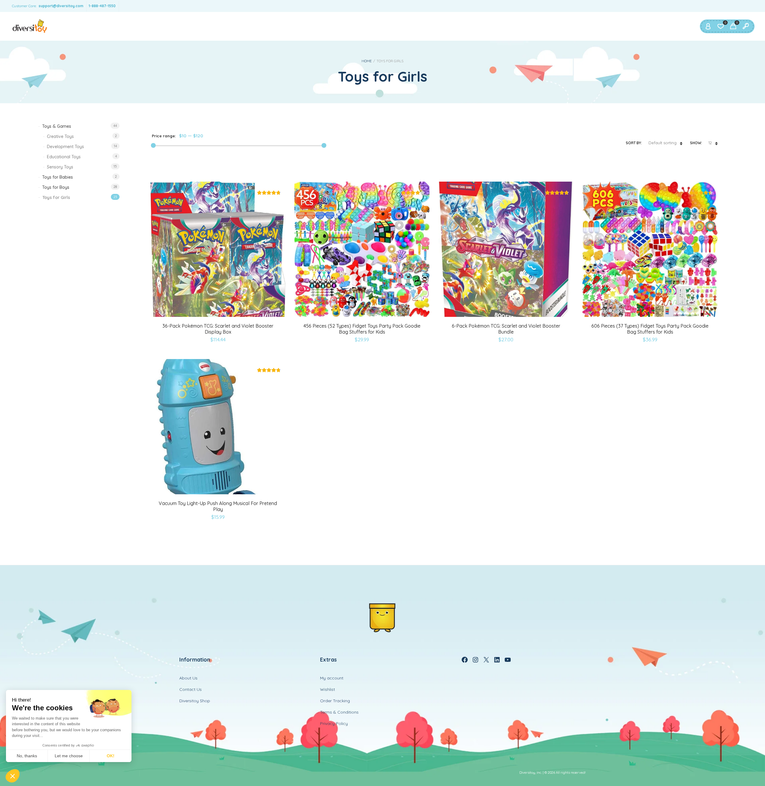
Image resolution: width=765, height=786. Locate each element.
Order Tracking (335, 700)
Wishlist (327, 689)
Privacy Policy (334, 723)
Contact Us (190, 689)
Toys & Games (56, 126)
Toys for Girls (56, 197)
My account (331, 678)
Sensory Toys (60, 167)
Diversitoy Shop (194, 700)
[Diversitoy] (30, 26)
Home (367, 61)
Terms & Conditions (339, 712)
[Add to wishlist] (232, 316)
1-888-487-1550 (102, 6)
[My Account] (708, 26)
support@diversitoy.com (61, 6)
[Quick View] (218, 316)
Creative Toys (60, 136)
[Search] (746, 26)
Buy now (204, 316)
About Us (188, 678)
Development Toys (65, 146)
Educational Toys (64, 156)
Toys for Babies (57, 177)
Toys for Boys (55, 187)
